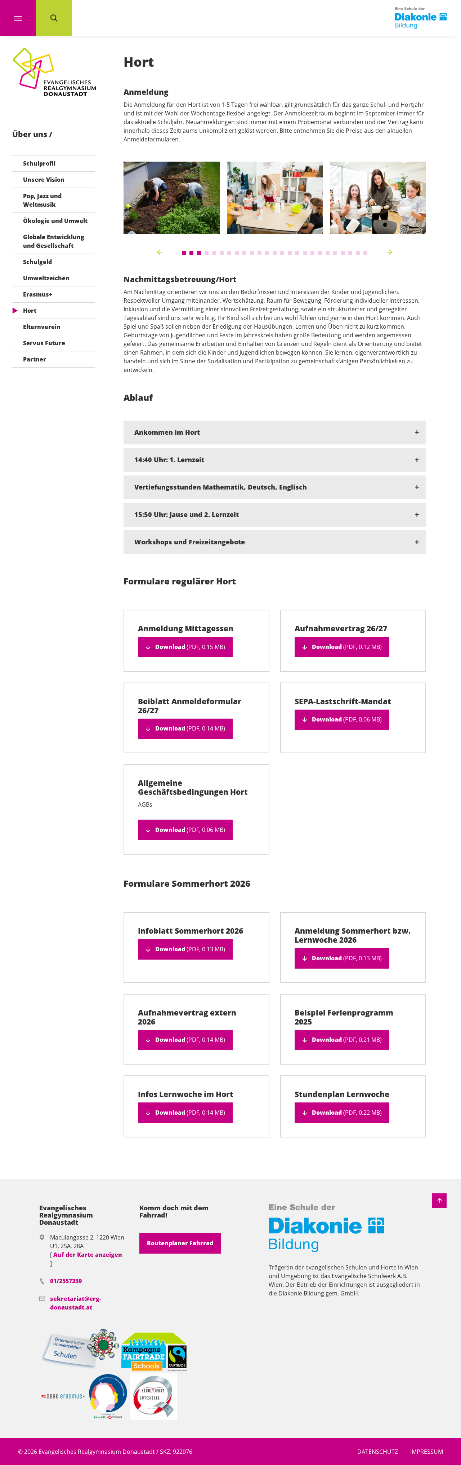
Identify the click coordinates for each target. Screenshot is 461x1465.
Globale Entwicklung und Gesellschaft (53, 241)
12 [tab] (267, 253)
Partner (34, 359)
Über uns (30, 134)
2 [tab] (191, 253)
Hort (29, 311)
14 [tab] (282, 253)
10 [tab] (252, 253)
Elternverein (42, 327)
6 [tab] (222, 253)
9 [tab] (244, 253)
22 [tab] (343, 253)
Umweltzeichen (46, 278)
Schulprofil (39, 163)
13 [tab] (275, 253)
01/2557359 (66, 1281)
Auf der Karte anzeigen (87, 1255)
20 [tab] (328, 253)
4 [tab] (207, 253)
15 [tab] (290, 253)
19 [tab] (320, 253)
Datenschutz (377, 1452)
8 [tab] (237, 253)
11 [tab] (259, 253)
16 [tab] (297, 253)
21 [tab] (335, 253)
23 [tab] (350, 253)
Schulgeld (37, 262)
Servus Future (44, 343)
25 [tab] (365, 253)
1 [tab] (184, 253)
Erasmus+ (37, 294)
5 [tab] (214, 253)
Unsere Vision (43, 180)
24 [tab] (358, 253)
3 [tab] (199, 253)
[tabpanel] (171, 197)
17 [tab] (305, 253)
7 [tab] (229, 253)
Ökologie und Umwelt (55, 221)
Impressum (426, 1452)
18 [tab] (312, 253)
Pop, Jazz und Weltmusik (42, 200)
